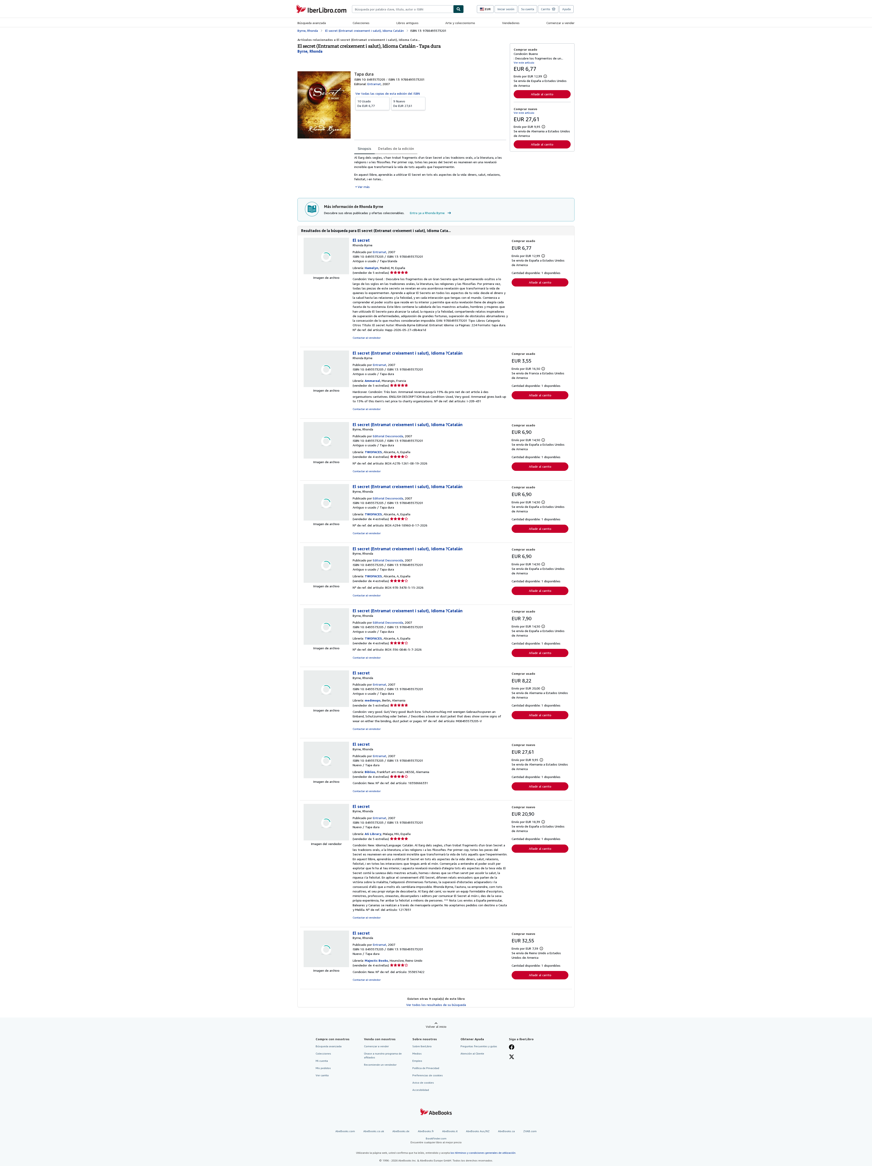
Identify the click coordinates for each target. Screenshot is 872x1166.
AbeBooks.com (345, 1131)
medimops (373, 700)
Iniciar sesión (506, 9)
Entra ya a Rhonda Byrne (427, 213)
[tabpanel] (430, 172)
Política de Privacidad (425, 1068)
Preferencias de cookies (427, 1075)
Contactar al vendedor (367, 337)
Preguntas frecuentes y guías (479, 1046)
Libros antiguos (407, 23)
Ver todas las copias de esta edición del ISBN (387, 93)
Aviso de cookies (423, 1082)
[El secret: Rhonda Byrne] (326, 273)
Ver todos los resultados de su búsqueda (436, 1005)
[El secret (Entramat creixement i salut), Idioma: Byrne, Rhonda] (326, 457)
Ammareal (372, 381)
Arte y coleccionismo (460, 23)
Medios (417, 1053)
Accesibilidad (420, 1090)
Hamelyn (371, 268)
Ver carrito (322, 1075)
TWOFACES (373, 452)
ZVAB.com (530, 1131)
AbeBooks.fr (426, 1131)
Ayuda (566, 9)
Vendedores (511, 23)
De (366, 103)
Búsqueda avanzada (311, 23)
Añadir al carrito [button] (542, 94)
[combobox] (402, 9)
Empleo (417, 1060)
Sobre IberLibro (422, 1046)
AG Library (373, 834)
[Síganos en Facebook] (511, 1047)
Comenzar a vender (560, 23)
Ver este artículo (524, 62)
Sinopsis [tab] (364, 148)
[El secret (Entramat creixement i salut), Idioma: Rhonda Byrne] (326, 386)
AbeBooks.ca (506, 1131)
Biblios (370, 772)
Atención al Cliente (472, 1053)
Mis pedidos (323, 1068)
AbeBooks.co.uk (373, 1131)
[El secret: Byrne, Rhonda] (326, 706)
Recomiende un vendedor (380, 1064)
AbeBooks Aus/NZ (478, 1131)
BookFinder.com (436, 1140)
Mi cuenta (322, 1060)
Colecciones (361, 23)
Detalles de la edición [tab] (396, 148)
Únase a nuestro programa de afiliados (383, 1055)
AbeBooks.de (400, 1131)
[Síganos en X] (511, 1057)
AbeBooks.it (450, 1131)
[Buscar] (458, 9)
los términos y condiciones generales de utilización (483, 1152)
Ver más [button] (364, 187)
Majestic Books (376, 960)
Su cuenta (527, 9)
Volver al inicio (436, 1026)
